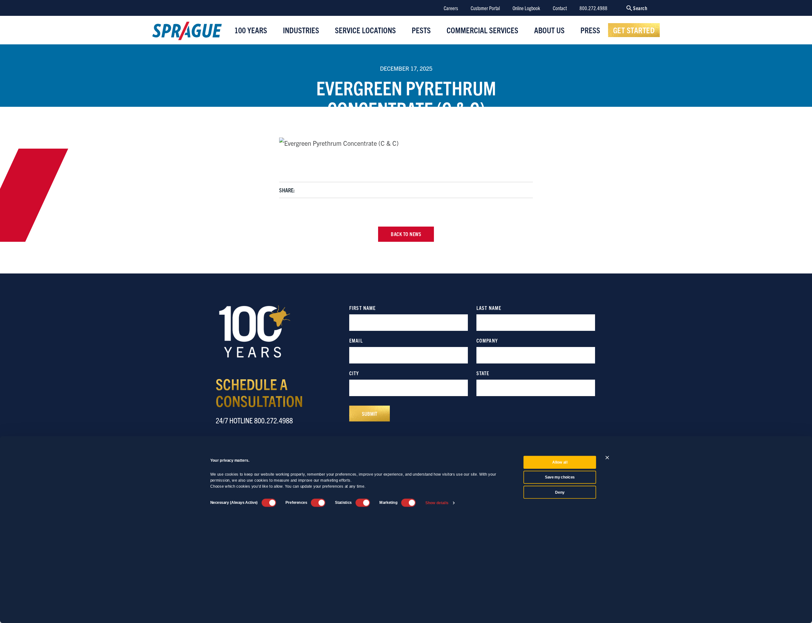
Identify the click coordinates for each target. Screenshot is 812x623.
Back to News (406, 234)
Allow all (559, 462)
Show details (437, 503)
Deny (559, 492)
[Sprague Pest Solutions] (187, 32)
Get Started (634, 30)
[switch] (318, 502)
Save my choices (560, 477)
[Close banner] (607, 457)
